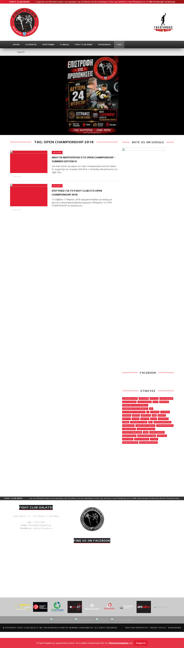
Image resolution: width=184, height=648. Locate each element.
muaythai (161, 415)
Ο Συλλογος (31, 45)
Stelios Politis (163, 419)
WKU (150, 422)
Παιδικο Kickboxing (141, 439)
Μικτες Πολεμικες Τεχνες (146, 436)
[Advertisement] (148, 470)
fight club (154, 398)
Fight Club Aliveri (166, 398)
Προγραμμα (48, 45)
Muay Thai (126, 419)
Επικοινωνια (104, 45)
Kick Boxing (165, 412)
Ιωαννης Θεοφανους (157, 432)
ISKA (151, 409)
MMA (154, 415)
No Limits (135, 419)
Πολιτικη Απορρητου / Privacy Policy (145, 628)
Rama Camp (145, 419)
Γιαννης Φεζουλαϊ (129, 429)
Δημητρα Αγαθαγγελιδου (145, 429)
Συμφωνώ (141, 643)
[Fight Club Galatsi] (92, 518)
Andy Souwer (143, 398)
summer (126, 422)
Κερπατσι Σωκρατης (129, 436)
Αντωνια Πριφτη (128, 425)
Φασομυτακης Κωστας (130, 442)
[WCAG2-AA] (122, 619)
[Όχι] (180, 643)
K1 (148, 412)
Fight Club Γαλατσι (144, 402)
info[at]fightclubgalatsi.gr (39, 525)
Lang (119, 45)
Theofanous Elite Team (139, 422)
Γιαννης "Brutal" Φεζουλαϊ (145, 425)
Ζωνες (146, 432)
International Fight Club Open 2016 (135, 405)
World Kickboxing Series (162, 422)
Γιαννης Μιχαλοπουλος (165, 425)
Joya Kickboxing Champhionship (134, 412)
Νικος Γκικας (162, 436)
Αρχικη (16, 45)
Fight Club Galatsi (129, 402)
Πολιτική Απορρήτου (119, 643)
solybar (153, 419)
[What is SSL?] (61, 619)
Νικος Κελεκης (128, 439)
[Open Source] (102, 619)
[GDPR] (84, 619)
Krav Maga (126, 415)
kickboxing (155, 412)
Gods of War (164, 402)
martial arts (145, 415)
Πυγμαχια (154, 439)
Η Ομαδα (64, 45)
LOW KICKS (136, 415)
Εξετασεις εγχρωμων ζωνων (132, 432)
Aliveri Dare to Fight (130, 398)
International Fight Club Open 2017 (135, 409)
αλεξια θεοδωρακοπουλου (148, 442)
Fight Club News (83, 45)
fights (155, 402)
